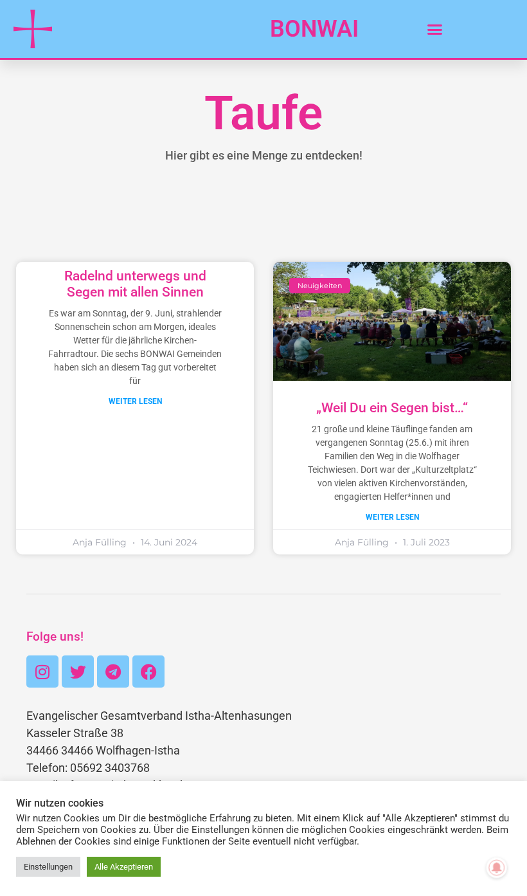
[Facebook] (148, 671)
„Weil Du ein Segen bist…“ (392, 408)
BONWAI (314, 28)
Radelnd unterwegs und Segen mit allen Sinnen (135, 284)
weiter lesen (135, 401)
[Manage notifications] (497, 867)
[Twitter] (78, 671)
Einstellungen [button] (48, 867)
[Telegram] (113, 671)
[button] (435, 29)
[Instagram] (42, 671)
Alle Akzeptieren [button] (123, 867)
